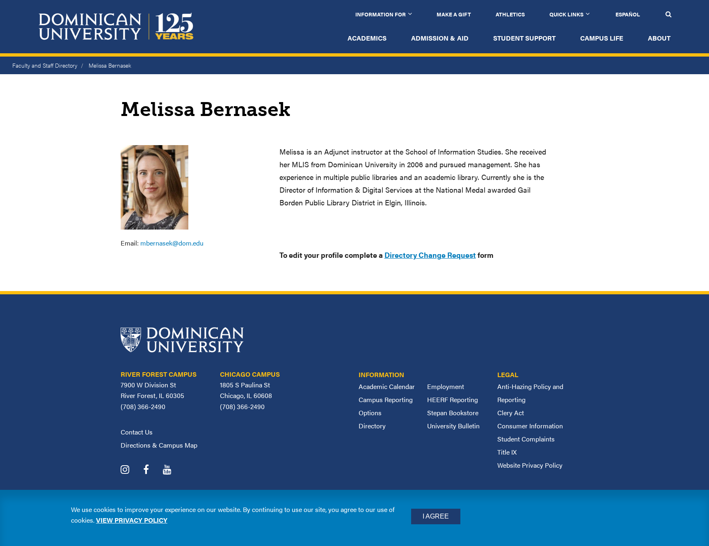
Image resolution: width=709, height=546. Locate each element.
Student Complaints (526, 439)
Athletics (510, 14)
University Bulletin (453, 425)
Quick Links (566, 14)
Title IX (507, 452)
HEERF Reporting (452, 399)
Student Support (524, 38)
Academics (367, 38)
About (659, 38)
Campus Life (601, 38)
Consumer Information (530, 425)
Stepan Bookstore (452, 412)
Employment (445, 386)
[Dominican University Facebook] (152, 470)
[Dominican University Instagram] (131, 470)
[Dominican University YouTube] (173, 470)
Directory (372, 425)
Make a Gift (454, 14)
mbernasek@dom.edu (172, 243)
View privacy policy (131, 520)
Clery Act (510, 412)
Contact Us (137, 432)
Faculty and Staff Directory (44, 65)
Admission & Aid (440, 38)
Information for (380, 14)
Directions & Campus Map (159, 445)
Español (627, 14)
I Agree (436, 516)
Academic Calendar (387, 386)
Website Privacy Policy (530, 465)
